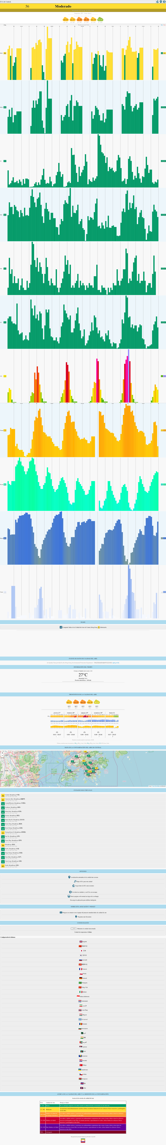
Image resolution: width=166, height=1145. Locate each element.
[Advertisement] (52, 643)
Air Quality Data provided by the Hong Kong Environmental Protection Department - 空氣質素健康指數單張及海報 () (83, 663)
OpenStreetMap (156, 786)
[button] (85, 752)
